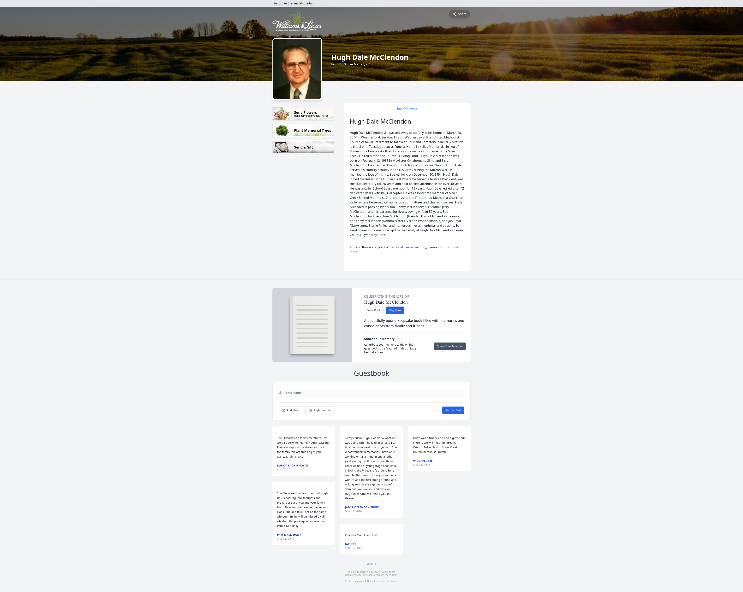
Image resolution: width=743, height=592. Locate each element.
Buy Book (395, 310)
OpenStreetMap (375, 581)
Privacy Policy (360, 575)
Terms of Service (382, 575)
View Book (373, 310)
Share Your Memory (450, 346)
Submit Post (453, 410)
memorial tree (399, 247)
